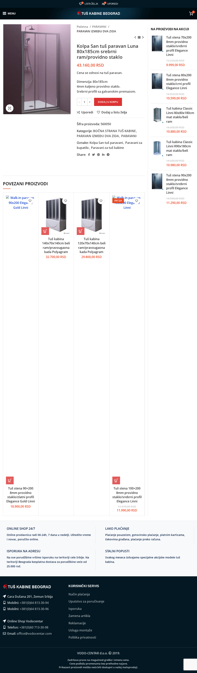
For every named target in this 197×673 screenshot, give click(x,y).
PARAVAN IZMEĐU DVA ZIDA (96, 31)
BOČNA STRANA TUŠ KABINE (114, 131)
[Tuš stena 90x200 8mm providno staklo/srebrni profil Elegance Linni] (157, 189)
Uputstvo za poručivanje (86, 601)
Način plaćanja (79, 594)
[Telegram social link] (108, 154)
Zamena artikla (79, 616)
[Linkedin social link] (103, 154)
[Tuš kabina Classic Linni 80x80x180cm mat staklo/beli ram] (157, 120)
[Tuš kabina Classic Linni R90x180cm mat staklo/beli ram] (157, 153)
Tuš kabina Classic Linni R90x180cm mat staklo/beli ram (179, 148)
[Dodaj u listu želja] (30, 200)
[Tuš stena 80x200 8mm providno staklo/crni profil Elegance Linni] (157, 86)
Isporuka (75, 609)
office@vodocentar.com (34, 633)
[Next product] (143, 37)
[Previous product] (135, 37)
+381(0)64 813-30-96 (34, 609)
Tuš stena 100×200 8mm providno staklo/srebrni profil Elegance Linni (127, 494)
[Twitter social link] (93, 154)
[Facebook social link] (89, 154)
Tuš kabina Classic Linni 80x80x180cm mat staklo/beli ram (180, 114)
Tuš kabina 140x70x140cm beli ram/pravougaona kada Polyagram (56, 245)
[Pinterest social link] (98, 154)
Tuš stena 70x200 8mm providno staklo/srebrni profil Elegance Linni (178, 46)
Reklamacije (77, 623)
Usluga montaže (80, 630)
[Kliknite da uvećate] (9, 108)
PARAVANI (99, 26)
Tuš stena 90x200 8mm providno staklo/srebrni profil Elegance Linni (178, 184)
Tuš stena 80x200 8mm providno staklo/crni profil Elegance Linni (178, 81)
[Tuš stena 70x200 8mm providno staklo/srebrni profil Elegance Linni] (157, 51)
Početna (83, 26)
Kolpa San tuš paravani (106, 143)
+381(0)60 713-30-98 (33, 627)
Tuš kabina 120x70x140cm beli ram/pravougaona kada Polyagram (91, 245)
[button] (10, 480)
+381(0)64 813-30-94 (34, 603)
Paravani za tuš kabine (107, 148)
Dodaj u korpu (108, 102)
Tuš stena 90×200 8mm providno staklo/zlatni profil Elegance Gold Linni (20, 494)
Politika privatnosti (82, 637)
